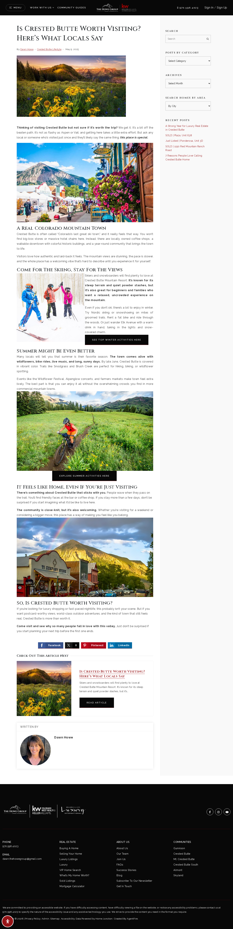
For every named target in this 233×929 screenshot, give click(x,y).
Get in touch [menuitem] (124, 886)
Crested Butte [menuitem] (182, 853)
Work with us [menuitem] (41, 7)
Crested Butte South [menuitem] (185, 864)
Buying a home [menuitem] (69, 848)
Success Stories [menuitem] (126, 870)
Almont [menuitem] (177, 870)
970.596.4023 (189, 7)
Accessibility (68, 918)
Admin (45, 918)
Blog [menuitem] (119, 875)
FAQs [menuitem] (119, 864)
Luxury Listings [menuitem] (69, 859)
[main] (116, 399)
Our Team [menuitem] (122, 853)
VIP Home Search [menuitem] (70, 870)
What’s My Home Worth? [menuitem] (74, 875)
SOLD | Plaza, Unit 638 (178, 135)
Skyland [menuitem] (178, 875)
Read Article (97, 702)
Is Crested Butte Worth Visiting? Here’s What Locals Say (112, 674)
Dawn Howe (27, 49)
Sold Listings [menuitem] (67, 880)
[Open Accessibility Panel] (8, 921)
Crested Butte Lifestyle (49, 49)
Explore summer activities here (84, 476)
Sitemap (55, 918)
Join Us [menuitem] (121, 859)
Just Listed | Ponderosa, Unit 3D (184, 140)
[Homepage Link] (116, 7)
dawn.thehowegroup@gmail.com (22, 858)
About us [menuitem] (122, 848)
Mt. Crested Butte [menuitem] (184, 859)
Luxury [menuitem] (64, 864)
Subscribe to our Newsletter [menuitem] (134, 880)
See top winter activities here (116, 339)
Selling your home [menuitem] (71, 853)
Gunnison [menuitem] (179, 848)
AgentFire (132, 918)
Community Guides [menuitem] (71, 7)
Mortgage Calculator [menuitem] (72, 886)
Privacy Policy (32, 918)
